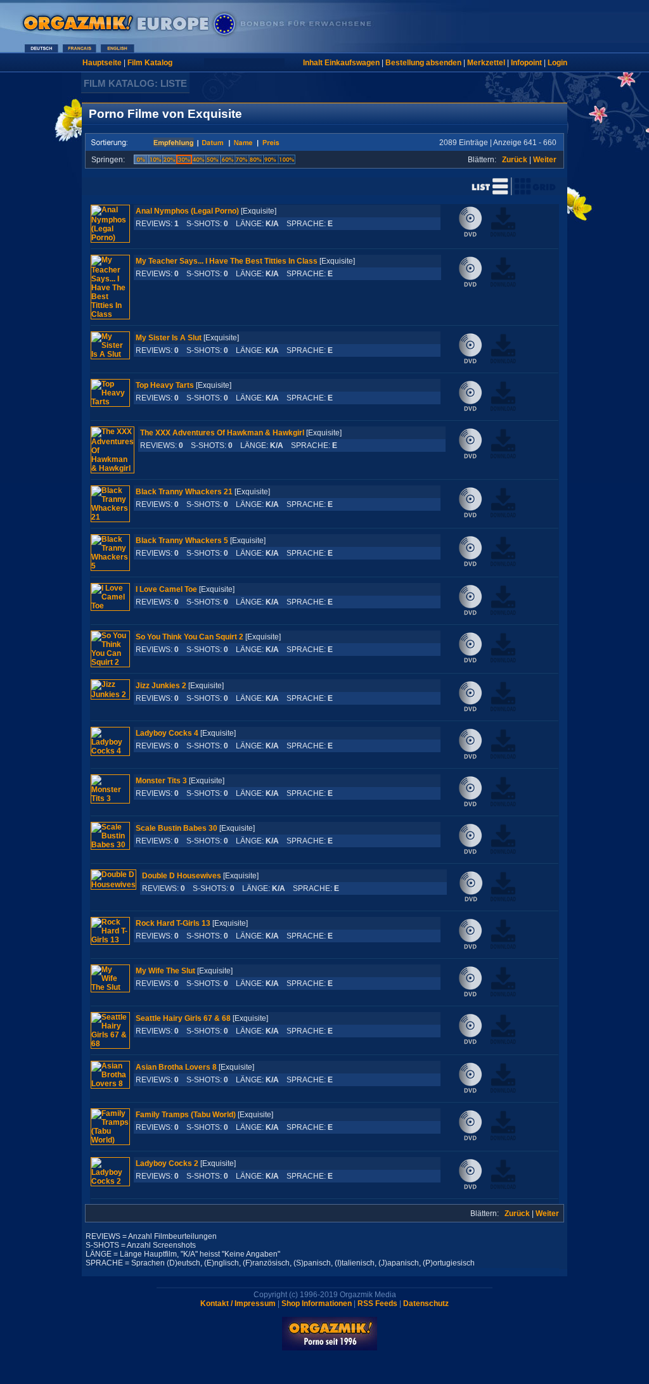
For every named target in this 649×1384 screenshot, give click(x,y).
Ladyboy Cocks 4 (167, 733)
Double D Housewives (181, 875)
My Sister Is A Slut (169, 337)
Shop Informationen (316, 1303)
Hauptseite (102, 62)
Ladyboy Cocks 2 (167, 1163)
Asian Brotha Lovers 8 (176, 1067)
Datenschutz (426, 1303)
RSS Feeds (377, 1303)
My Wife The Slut (165, 970)
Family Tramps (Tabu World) (186, 1114)
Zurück (514, 159)
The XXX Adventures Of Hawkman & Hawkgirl (222, 432)
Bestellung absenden (423, 62)
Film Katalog (149, 62)
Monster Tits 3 (161, 780)
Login (557, 62)
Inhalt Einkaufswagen (341, 62)
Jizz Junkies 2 (161, 685)
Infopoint (526, 62)
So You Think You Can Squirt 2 (189, 636)
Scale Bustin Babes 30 (176, 828)
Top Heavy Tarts (165, 385)
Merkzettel (486, 62)
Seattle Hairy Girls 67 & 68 (183, 1018)
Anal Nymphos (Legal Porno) (187, 211)
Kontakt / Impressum (238, 1303)
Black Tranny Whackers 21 (184, 491)
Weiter (544, 159)
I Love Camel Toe (166, 589)
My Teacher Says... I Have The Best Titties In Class (227, 261)
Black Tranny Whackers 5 (182, 540)
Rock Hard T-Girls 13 (173, 923)
